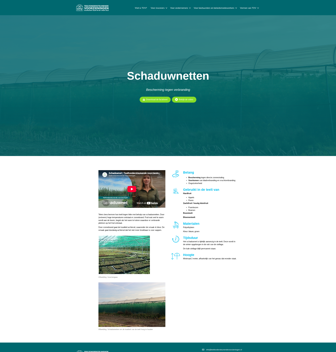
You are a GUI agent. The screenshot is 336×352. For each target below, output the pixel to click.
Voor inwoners (158, 8)
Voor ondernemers (179, 8)
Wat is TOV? (141, 8)
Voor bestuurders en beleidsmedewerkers (214, 8)
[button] (166, 8)
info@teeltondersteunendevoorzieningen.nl (224, 350)
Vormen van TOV (248, 8)
